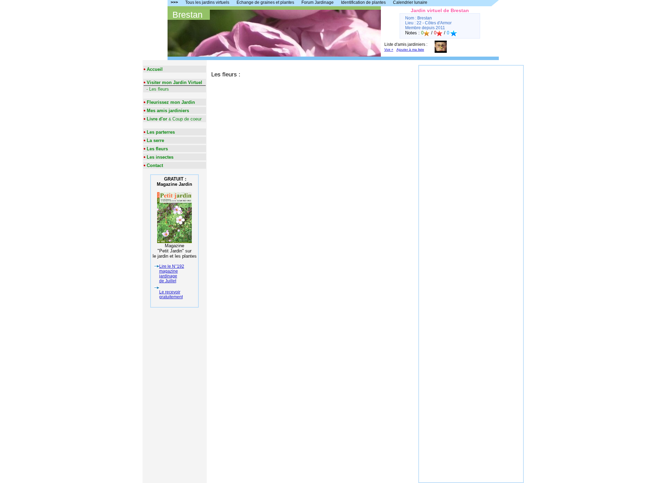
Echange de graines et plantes (265, 2)
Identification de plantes (363, 2)
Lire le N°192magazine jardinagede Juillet (171, 273)
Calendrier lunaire (410, 2)
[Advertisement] (471, 170)
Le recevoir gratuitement (171, 294)
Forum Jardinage (317, 2)
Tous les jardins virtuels (207, 2)
